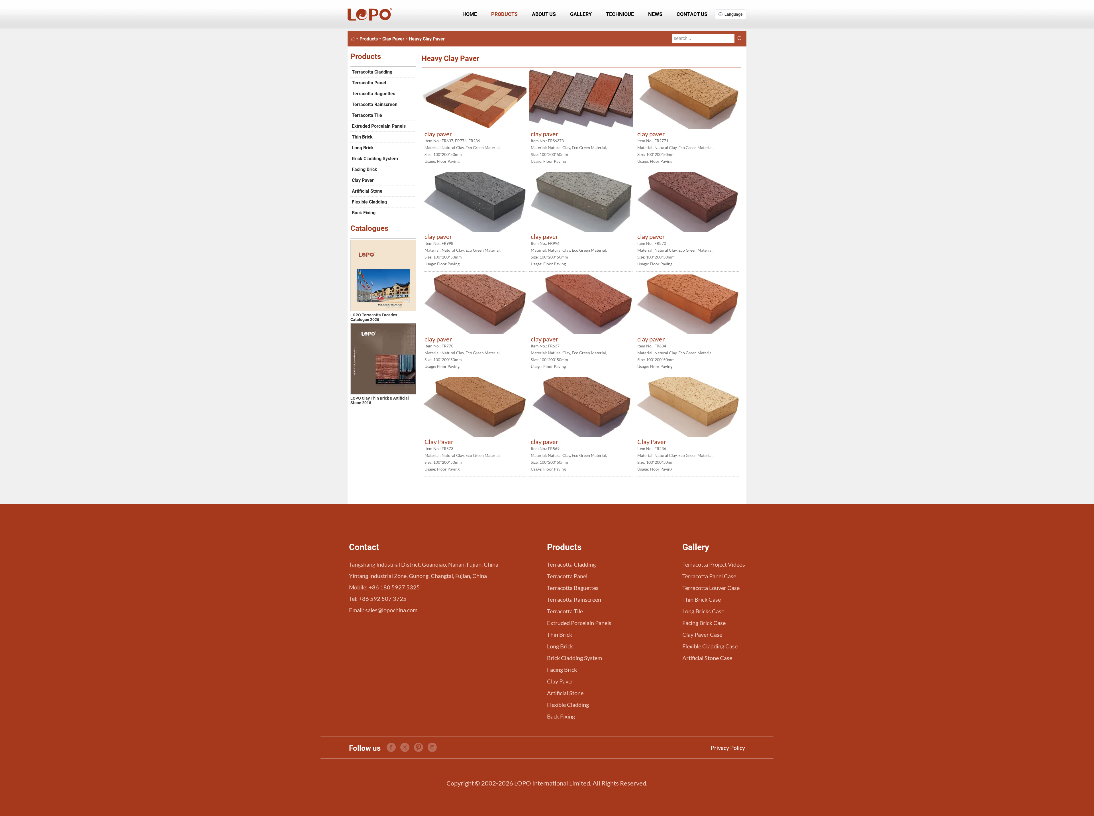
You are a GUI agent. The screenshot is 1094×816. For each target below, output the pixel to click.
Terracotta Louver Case (711, 587)
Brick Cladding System (375, 158)
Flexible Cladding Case (710, 646)
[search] (740, 38)
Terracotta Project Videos (713, 564)
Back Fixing (363, 212)
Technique (620, 14)
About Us (544, 14)
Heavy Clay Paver (427, 39)
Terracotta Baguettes (373, 93)
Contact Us (692, 14)
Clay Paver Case (702, 634)
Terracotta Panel (369, 83)
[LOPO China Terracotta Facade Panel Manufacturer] (352, 39)
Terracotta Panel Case (709, 576)
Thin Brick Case (701, 599)
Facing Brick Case (704, 622)
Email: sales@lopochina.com (383, 610)
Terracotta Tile (367, 115)
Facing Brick (364, 169)
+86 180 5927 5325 (394, 587)
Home (469, 14)
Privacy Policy (728, 747)
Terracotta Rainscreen (374, 104)
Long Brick (363, 147)
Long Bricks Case (703, 611)
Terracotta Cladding (372, 72)
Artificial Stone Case (707, 657)
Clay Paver (393, 39)
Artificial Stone (367, 191)
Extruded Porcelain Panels (379, 126)
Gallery (581, 14)
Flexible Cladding (369, 202)
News (655, 14)
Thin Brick (362, 137)
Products (504, 14)
